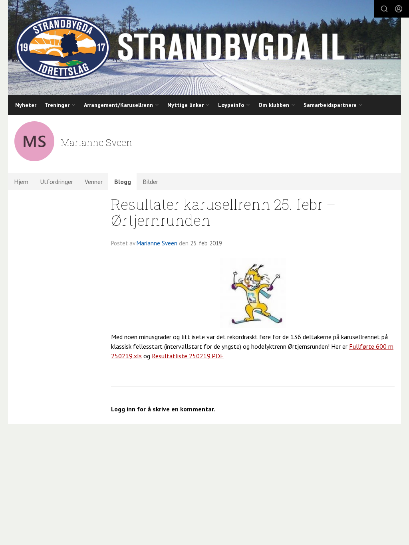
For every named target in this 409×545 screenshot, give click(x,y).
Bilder (150, 182)
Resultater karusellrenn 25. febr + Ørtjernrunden (223, 212)
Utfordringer (56, 182)
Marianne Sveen (157, 243)
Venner (94, 182)
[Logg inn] (398, 9)
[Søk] (384, 9)
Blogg (122, 182)
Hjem (21, 182)
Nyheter (25, 105)
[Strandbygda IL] (204, 47)
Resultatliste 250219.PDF (188, 356)
